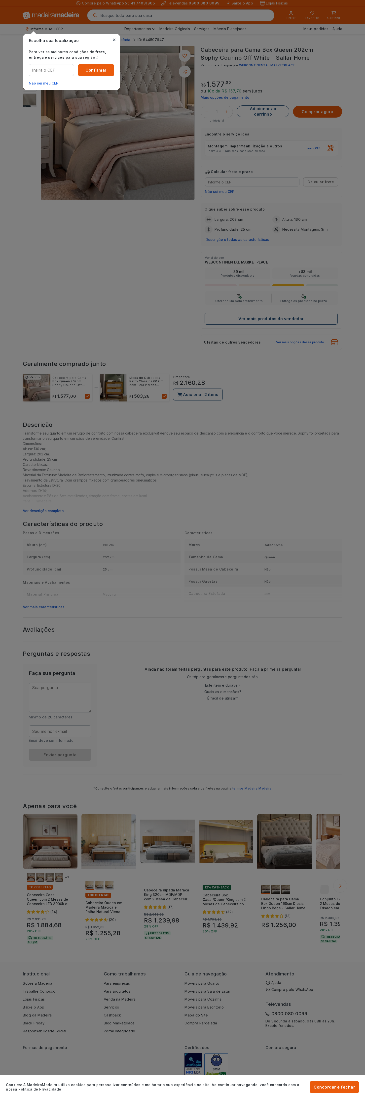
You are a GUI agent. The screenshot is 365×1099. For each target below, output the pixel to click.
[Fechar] (114, 40)
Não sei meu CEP (43, 83)
